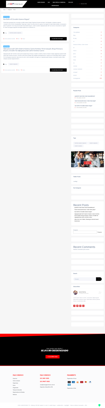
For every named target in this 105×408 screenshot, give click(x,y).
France (74, 50)
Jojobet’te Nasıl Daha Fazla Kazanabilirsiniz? (85, 96)
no (73, 63)
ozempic (75, 66)
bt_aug (74, 38)
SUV (49, 2)
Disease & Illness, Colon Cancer (80, 44)
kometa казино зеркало (15, 32)
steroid (74, 75)
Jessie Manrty (82, 292)
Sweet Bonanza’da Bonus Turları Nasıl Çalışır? (85, 101)
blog (74, 35)
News (24, 38)
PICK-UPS (70, 2)
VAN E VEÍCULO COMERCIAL (59, 2)
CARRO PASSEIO (41, 2)
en (73, 47)
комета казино (78, 146)
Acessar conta (84, 3)
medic (74, 56)
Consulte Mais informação (57, 38)
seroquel (75, 72)
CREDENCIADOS (55, 5)
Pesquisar (75, 230)
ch (73, 41)
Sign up (87, 163)
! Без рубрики (76, 32)
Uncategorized (76, 78)
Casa (4, 9)
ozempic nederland (77, 69)
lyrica (74, 53)
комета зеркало (13, 64)
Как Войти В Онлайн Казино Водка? (16, 19)
